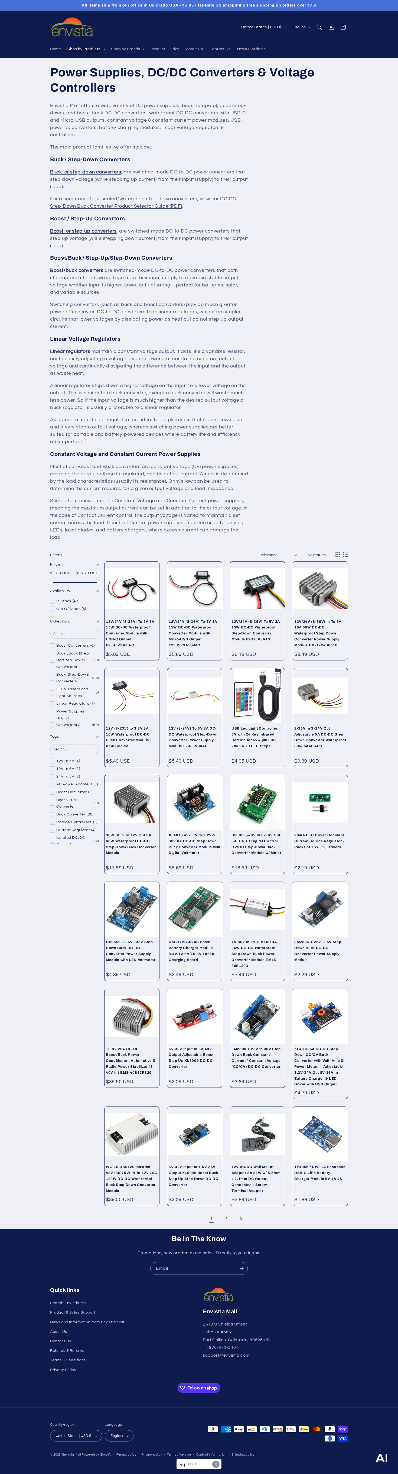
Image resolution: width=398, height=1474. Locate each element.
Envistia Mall (71, 1454)
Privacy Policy (63, 1370)
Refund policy (126, 1454)
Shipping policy (243, 1454)
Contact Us (60, 1341)
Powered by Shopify (96, 1454)
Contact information (211, 1454)
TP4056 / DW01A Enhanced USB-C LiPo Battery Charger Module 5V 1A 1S (319, 1173)
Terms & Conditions (68, 1360)
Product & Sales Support (73, 1313)
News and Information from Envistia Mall (87, 1322)
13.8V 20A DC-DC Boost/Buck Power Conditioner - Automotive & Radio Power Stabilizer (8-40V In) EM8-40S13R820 (131, 1061)
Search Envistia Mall (69, 1303)
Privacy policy (152, 1454)
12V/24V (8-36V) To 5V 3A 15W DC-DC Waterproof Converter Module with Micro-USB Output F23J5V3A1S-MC (193, 633)
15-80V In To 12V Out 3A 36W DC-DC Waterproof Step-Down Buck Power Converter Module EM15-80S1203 (254, 953)
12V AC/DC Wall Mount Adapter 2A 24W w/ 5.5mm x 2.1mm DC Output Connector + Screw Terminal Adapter (255, 1178)
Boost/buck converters (76, 270)
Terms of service (179, 1454)
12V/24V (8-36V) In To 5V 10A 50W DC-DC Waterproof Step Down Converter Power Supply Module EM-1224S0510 (317, 633)
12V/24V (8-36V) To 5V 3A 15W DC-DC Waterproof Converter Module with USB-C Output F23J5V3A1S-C (130, 633)
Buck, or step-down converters (85, 172)
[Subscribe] (241, 1268)
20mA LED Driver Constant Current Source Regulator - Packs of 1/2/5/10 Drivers (319, 841)
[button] (86, 49)
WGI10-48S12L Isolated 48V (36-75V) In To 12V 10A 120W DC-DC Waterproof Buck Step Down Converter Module (131, 1178)
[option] (64, 601)
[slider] (50, 582)
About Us (58, 1332)
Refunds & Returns (67, 1351)
